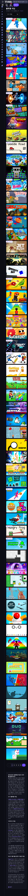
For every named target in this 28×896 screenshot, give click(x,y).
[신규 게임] (2, 11)
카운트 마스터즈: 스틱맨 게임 (15, 799)
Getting (10, 830)
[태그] (2, 65)
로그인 (16, 5)
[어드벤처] (2, 49)
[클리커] (2, 59)
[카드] (2, 57)
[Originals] (2, 19)
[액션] (2, 47)
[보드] (2, 32)
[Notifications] (10, 4)
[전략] (2, 54)
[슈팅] (2, 37)
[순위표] (2, 24)
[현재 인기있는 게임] (2, 14)
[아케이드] (2, 44)
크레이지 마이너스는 (18, 809)
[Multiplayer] (2, 21)
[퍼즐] (2, 62)
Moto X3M (12, 865)
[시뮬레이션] (2, 42)
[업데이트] (2, 16)
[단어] (2, 30)
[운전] (2, 52)
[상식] (2, 35)
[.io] (2, 27)
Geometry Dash (16, 836)
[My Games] (6, 4)
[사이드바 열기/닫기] (2, 1)
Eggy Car (10, 859)
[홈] (2, 6)
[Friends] (2, 4)
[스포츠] (2, 40)
